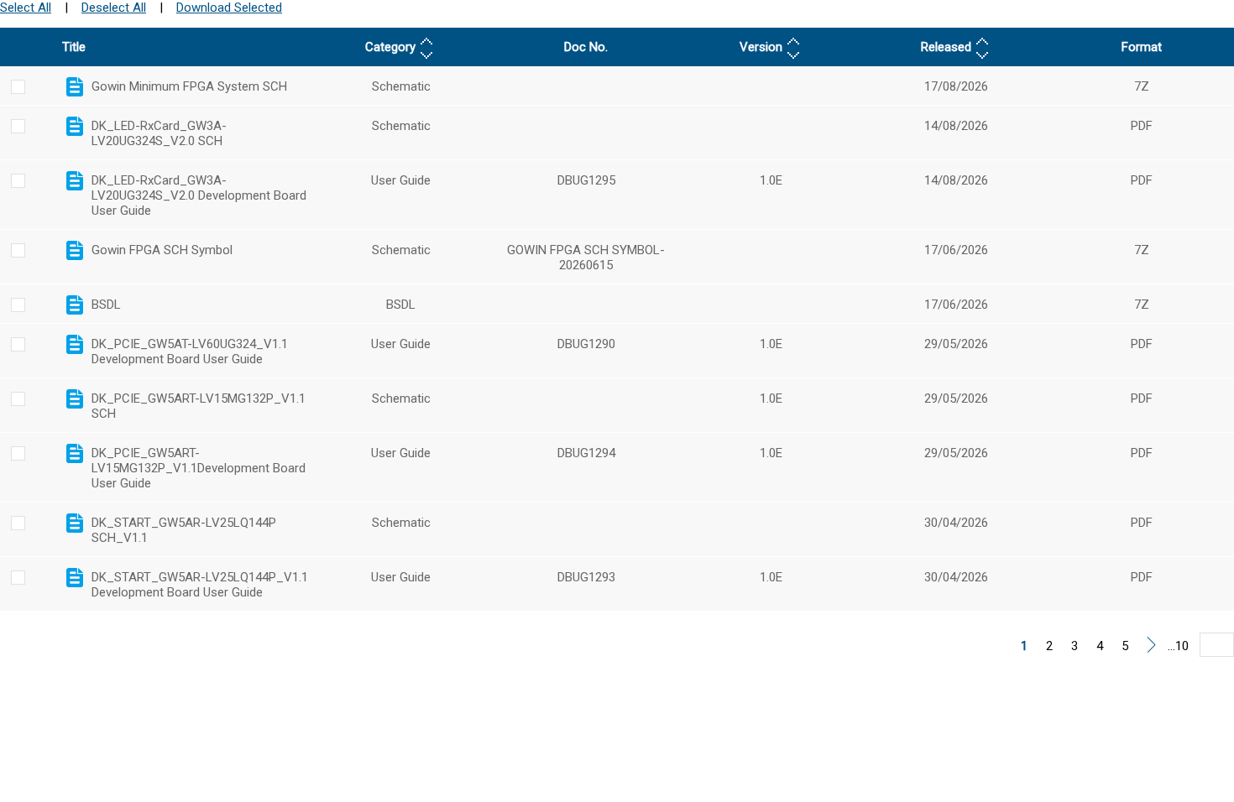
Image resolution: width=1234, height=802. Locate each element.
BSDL (106, 304)
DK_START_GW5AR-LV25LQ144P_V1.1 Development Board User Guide (200, 585)
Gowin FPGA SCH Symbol (162, 250)
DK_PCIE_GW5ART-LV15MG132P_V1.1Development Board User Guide (199, 468)
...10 (1178, 646)
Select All (25, 7)
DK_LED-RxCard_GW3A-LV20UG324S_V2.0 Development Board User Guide (199, 195)
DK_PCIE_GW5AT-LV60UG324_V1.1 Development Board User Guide (190, 351)
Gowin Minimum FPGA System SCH (189, 86)
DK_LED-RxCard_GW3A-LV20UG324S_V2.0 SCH (159, 133)
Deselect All (113, 7)
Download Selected (229, 7)
